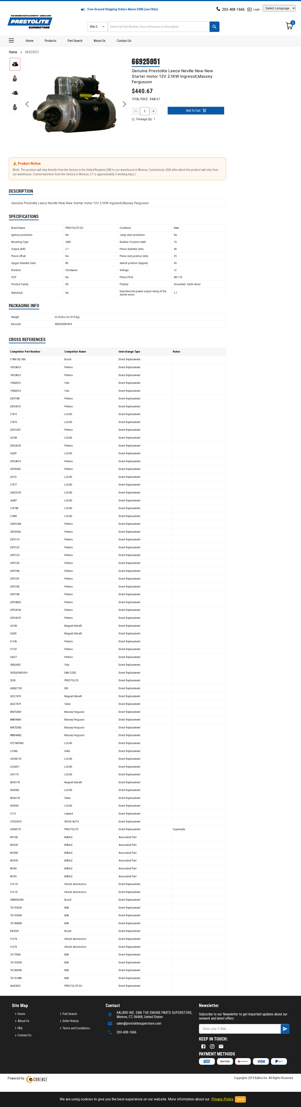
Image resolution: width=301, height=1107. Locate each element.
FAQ (20, 1028)
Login (256, 9)
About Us (100, 41)
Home (29, 41)
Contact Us (124, 41)
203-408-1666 (233, 9)
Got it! (240, 1099)
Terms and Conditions (76, 1028)
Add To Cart (193, 110)
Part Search (75, 41)
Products (50, 41)
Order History (71, 1021)
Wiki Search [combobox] (97, 26)
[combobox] (158, 26)
